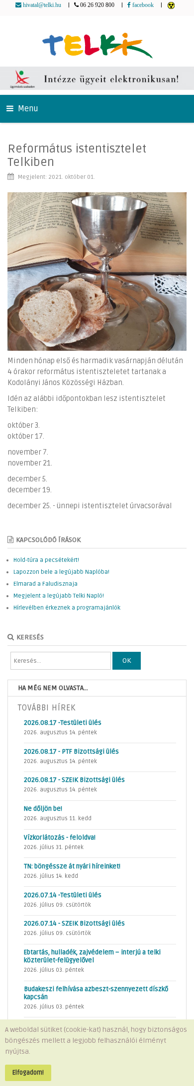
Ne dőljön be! (43, 809)
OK (126, 660)
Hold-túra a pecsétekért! (46, 560)
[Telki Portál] (97, 41)
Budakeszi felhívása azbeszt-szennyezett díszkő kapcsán (96, 993)
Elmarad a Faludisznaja (45, 584)
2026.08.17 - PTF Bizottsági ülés (71, 752)
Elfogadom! (28, 1073)
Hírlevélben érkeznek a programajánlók (66, 608)
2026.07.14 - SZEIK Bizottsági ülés (74, 924)
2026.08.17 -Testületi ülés (62, 723)
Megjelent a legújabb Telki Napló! (58, 596)
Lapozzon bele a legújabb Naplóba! (61, 572)
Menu (27, 109)
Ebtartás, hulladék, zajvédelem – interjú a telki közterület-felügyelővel (92, 956)
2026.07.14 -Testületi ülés (62, 895)
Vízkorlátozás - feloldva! (60, 838)
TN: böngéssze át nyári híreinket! (72, 866)
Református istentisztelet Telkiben (76, 155)
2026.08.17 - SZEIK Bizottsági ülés (74, 780)
